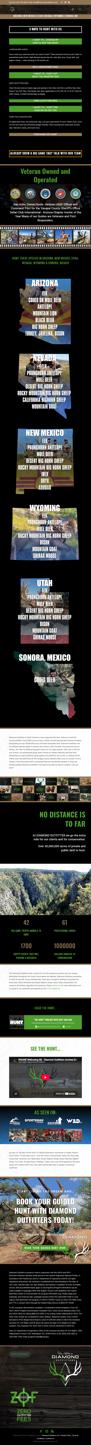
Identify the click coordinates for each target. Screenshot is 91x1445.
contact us (56, 985)
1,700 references (53, 988)
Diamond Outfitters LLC (51, 1435)
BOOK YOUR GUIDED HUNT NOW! (45, 1248)
